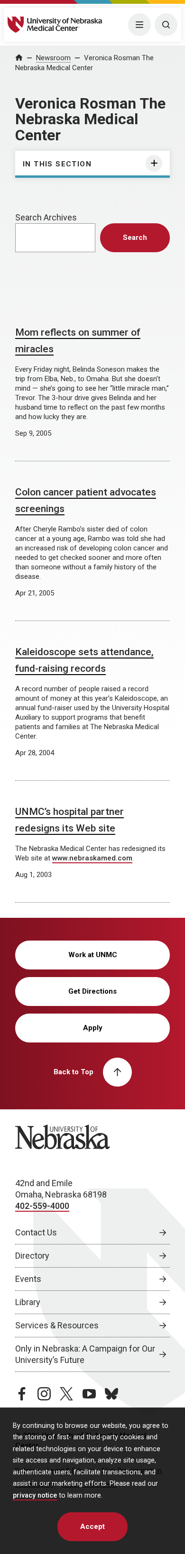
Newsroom (53, 58)
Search (135, 237)
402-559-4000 (42, 1206)
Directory (32, 1256)
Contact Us (36, 1232)
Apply (92, 1028)
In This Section (57, 164)
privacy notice (35, 1495)
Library (27, 1302)
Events (28, 1279)
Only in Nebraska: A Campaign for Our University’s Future (85, 1354)
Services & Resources (57, 1325)
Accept (92, 1526)
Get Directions (92, 991)
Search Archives (46, 217)
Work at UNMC (92, 955)
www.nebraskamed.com (92, 858)
